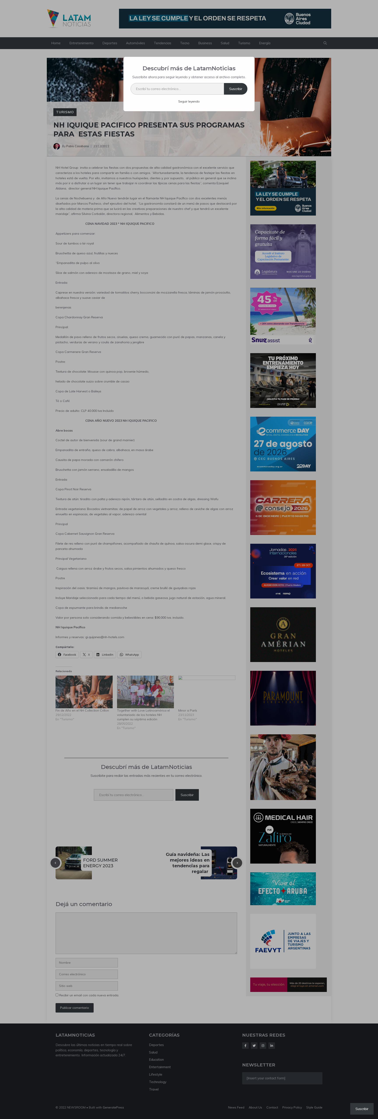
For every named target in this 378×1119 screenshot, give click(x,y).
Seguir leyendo (189, 101)
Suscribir (235, 89)
